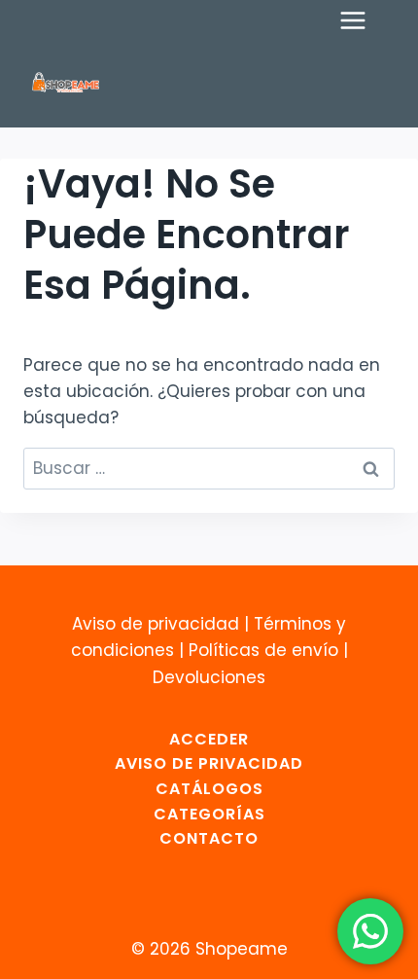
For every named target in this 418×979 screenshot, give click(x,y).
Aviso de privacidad (155, 623)
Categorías (209, 814)
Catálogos (209, 789)
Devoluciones (209, 677)
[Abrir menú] (363, 20)
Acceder (209, 739)
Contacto (209, 838)
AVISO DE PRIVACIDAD (209, 763)
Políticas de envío (263, 650)
